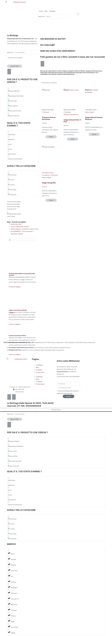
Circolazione (46, 175)
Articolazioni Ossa (47, 172)
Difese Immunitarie (48, 110)
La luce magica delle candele (20, 226)
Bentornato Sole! (16, 224)
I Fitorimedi (45, 112)
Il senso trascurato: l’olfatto (17, 335)
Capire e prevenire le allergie (18, 310)
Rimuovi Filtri (14, 66)
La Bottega (39, 365)
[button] (77, 14)
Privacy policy (40, 372)
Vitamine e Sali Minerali (71, 114)
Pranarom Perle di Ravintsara (48, 118)
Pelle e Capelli (89, 112)
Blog (37, 367)
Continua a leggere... (15, 354)
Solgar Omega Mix (49, 183)
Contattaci (39, 370)
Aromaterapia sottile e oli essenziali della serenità (22, 274)
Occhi (94, 110)
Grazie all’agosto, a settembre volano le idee (24, 229)
